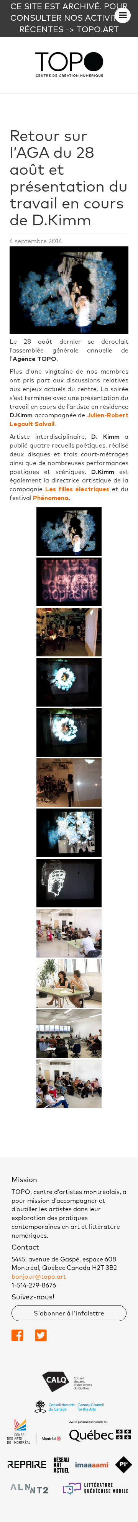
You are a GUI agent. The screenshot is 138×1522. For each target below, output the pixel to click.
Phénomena (49, 498)
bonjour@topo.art (39, 1277)
